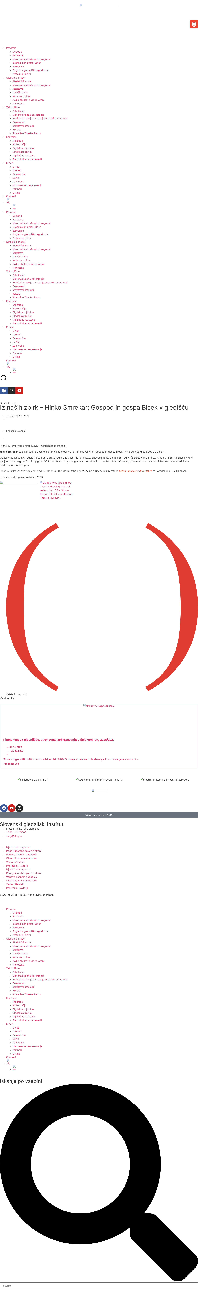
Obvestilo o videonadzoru (21, 858)
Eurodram (18, 66)
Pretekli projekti (21, 73)
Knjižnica (11, 136)
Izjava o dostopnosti (18, 847)
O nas (9, 162)
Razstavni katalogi (23, 125)
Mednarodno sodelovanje (27, 185)
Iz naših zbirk (20, 92)
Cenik (15, 177)
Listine (16, 192)
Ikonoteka (18, 103)
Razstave (17, 55)
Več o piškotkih (15, 862)
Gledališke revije (22, 151)
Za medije (18, 181)
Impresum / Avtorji (17, 865)
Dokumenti (18, 122)
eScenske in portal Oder (26, 62)
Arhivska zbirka (21, 96)
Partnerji (17, 188)
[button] (194, 24)
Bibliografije (19, 144)
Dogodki (17, 51)
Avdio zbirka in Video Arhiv (28, 99)
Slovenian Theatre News (26, 133)
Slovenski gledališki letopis (28, 114)
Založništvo (13, 107)
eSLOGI (16, 129)
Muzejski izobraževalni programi (31, 59)
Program (11, 47)
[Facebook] (4, 390)
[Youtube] (19, 390)
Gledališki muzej (15, 77)
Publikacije (18, 111)
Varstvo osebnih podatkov (21, 854)
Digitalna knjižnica (23, 148)
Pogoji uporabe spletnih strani (23, 850)
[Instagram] (11, 390)
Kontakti (17, 170)
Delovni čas (19, 174)
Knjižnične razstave (23, 155)
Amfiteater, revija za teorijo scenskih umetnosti (39, 118)
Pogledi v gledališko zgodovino (30, 70)
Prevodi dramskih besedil (27, 159)
